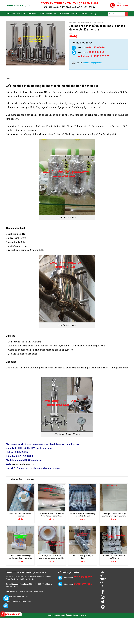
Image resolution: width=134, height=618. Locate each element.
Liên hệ (93, 14)
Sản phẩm (32, 14)
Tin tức (84, 14)
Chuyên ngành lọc (48, 14)
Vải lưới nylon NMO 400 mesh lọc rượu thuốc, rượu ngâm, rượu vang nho (113, 515)
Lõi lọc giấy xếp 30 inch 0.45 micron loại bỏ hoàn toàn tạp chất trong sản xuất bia (51, 557)
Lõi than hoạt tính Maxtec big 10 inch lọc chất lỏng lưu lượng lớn (20, 557)
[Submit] (126, 14)
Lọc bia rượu (98, 22)
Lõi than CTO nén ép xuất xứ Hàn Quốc (82, 557)
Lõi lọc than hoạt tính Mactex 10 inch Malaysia (113, 557)
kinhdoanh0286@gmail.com (21, 601)
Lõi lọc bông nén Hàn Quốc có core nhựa (20, 515)
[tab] (8, 79)
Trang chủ (10, 14)
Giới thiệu (21, 14)
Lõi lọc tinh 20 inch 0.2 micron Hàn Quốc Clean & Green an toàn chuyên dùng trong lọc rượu (51, 515)
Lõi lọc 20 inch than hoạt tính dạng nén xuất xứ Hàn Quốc (82, 515)
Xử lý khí (74, 14)
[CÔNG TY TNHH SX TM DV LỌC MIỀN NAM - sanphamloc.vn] (18, 5)
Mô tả (8, 79)
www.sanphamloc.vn (23, 464)
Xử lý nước (64, 14)
